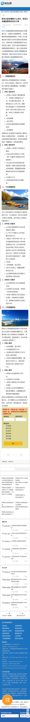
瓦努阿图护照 (18, 625)
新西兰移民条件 (8, 469)
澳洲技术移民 (18, 628)
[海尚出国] (6, 4)
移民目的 (7, 423)
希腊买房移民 (5, 628)
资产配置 (8, 438)
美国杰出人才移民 (7, 631)
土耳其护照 (18, 636)
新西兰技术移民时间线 (7, 506)
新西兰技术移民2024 (7, 514)
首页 (2, 11)
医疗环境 (8, 428)
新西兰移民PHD (19, 497)
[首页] (27, 707)
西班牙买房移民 (19, 638)
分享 (21, 455)
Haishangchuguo (6, 25)
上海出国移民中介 (14, 707)
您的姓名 (7, 416)
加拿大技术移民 (6, 636)
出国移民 (15, 54)
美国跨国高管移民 (19, 631)
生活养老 (8, 431)
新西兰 (4, 31)
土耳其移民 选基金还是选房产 (19, 541)
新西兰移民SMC (19, 490)
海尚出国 (4, 625)
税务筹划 (8, 433)
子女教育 (8, 426)
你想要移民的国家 (6, 713)
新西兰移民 (22, 465)
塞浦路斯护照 (18, 633)
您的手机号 (19, 416)
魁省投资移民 (5, 633)
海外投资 (8, 436)
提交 (13, 443)
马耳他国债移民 (6, 638)
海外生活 (6, 11)
